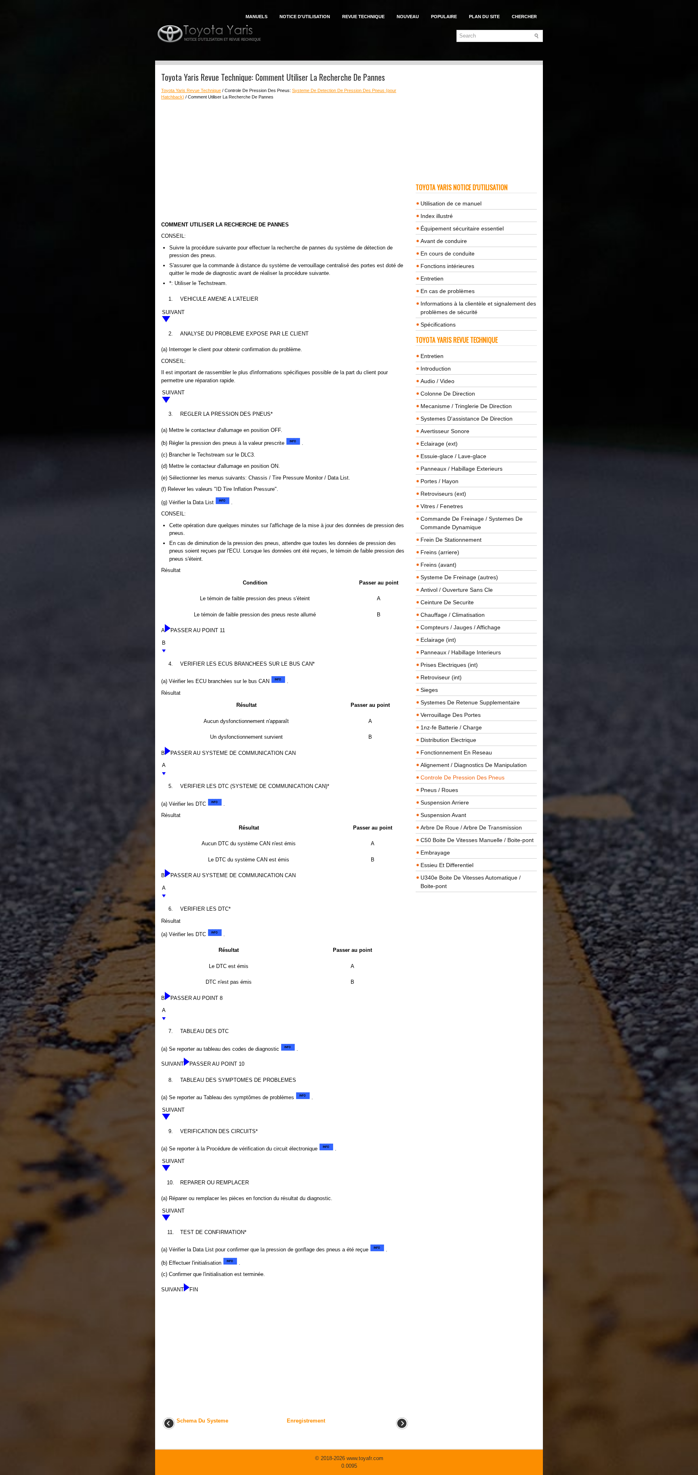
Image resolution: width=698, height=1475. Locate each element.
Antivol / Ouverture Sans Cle (456, 590)
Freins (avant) (438, 565)
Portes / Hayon (439, 481)
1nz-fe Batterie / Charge (451, 727)
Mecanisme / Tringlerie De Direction (466, 406)
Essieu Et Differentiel (446, 865)
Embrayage (435, 852)
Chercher (524, 16)
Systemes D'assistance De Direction (466, 418)
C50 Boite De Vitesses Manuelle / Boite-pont (477, 840)
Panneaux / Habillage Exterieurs (461, 468)
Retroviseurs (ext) (443, 493)
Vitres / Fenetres (441, 506)
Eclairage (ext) (439, 443)
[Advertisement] (285, 160)
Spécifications (438, 324)
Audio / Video (437, 381)
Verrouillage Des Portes (450, 715)
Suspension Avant (443, 815)
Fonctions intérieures (447, 266)
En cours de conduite (447, 253)
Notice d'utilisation (305, 16)
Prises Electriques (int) (449, 665)
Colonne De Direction (447, 393)
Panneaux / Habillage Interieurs (460, 652)
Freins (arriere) (439, 552)
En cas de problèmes (447, 291)
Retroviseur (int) (441, 677)
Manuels (256, 16)
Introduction (435, 368)
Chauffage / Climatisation (452, 615)
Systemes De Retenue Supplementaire (470, 702)
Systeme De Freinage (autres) (459, 577)
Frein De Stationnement (450, 539)
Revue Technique (363, 16)
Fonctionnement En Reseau (456, 752)
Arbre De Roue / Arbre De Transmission (471, 827)
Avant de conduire (443, 241)
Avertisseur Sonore (444, 431)
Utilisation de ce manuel (450, 203)
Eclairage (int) (438, 640)
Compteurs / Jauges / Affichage (460, 627)
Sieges (429, 690)
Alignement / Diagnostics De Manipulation (473, 765)
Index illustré (436, 216)
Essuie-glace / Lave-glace (453, 456)
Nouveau (408, 16)
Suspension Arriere (444, 802)
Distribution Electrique (448, 740)
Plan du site (484, 16)
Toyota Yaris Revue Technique (191, 90)
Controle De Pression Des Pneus (462, 777)
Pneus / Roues (439, 790)
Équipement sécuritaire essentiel (462, 228)
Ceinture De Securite (447, 602)
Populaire (444, 16)
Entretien (432, 278)
